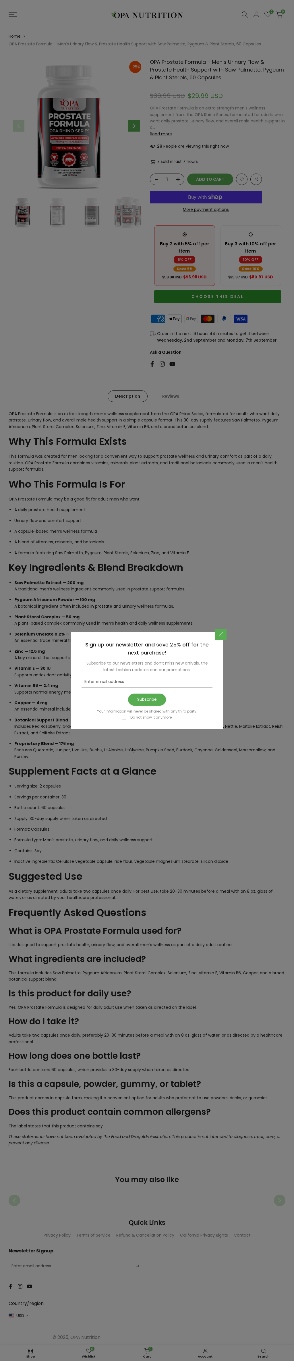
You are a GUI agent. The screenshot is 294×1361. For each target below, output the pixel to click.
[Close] (221, 634)
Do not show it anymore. (151, 717)
